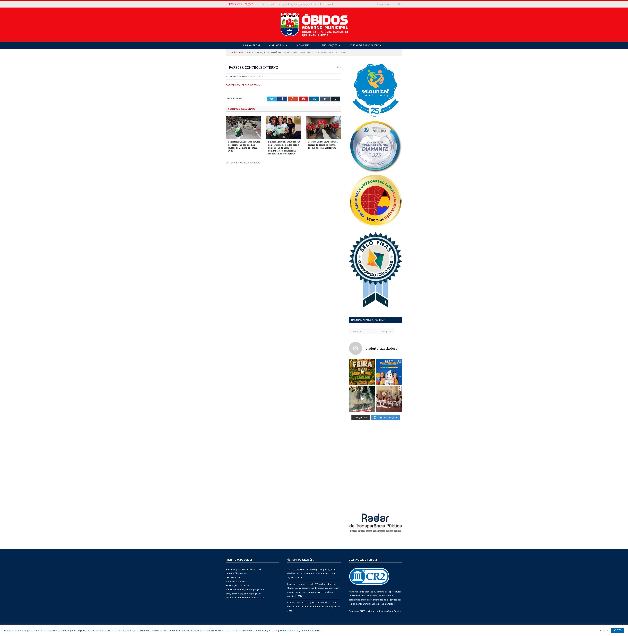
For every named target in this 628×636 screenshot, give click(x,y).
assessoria (371, 595)
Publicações (329, 45)
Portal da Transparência (365, 45)
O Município (276, 45)
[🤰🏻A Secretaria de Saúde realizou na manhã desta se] (389, 399)
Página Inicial (251, 45)
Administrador (237, 76)
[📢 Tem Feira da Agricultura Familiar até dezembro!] (362, 372)
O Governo (303, 45)
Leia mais (273, 630)
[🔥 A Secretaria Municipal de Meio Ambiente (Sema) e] (362, 399)
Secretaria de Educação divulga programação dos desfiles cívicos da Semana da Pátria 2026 (244, 146)
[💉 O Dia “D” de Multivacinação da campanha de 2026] (389, 372)
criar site (369, 591)
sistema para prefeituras (389, 591)
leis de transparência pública (363, 603)
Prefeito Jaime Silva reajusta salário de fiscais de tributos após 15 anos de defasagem (323, 144)
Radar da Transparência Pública (385, 611)
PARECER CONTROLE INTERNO (243, 85)
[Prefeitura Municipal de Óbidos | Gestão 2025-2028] (314, 24)
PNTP (362, 611)
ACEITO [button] (617, 630)
